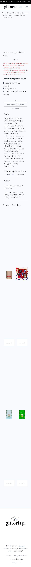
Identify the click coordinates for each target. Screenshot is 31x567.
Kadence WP (18, 551)
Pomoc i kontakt (16, 559)
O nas (9, 556)
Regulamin (16, 563)
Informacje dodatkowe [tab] (15, 104)
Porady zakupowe (20, 556)
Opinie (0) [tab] (15, 108)
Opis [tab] (15, 101)
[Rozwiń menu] (27, 7)
